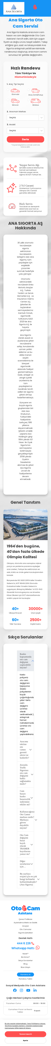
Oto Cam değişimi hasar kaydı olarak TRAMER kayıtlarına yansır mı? (25, 844)
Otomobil (15, 94)
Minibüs (36, 105)
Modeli (11, 124)
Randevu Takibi (25, 979)
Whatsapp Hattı (23, 948)
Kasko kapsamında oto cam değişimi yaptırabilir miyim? (25, 661)
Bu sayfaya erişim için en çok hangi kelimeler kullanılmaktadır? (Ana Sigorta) (27, 879)
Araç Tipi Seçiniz (15, 84)
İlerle (25, 139)
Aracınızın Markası (16, 111)
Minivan (15, 105)
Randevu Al (25, 974)
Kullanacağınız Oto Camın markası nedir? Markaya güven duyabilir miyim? (27, 819)
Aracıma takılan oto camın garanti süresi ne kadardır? (24, 749)
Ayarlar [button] (25, 1040)
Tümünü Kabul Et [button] (25, 1034)
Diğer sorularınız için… (25, 864)
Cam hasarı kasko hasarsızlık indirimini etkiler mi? (25, 798)
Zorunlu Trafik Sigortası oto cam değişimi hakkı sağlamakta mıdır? (25, 774)
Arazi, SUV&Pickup (35, 95)
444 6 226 (24, 943)
